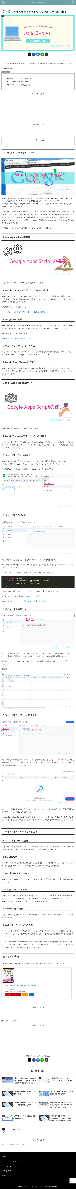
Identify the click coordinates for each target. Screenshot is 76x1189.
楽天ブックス (9, 994)
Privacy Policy (7, 1171)
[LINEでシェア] (42, 54)
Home (4, 1157)
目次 (38, 140)
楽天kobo (17, 994)
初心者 (16, 1020)
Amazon (25, 994)
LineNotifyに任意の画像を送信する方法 (18, 338)
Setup (10, 1020)
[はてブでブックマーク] (38, 54)
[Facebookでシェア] (34, 54)
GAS (5, 1020)
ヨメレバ (12, 988)
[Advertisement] (38, 108)
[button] (46, 54)
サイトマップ (6, 1166)
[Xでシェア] (29, 54)
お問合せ (5, 1175)
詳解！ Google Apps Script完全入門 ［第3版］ (21, 985)
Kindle (31, 994)
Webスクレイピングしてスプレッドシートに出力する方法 (24, 312)
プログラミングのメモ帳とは (12, 1161)
